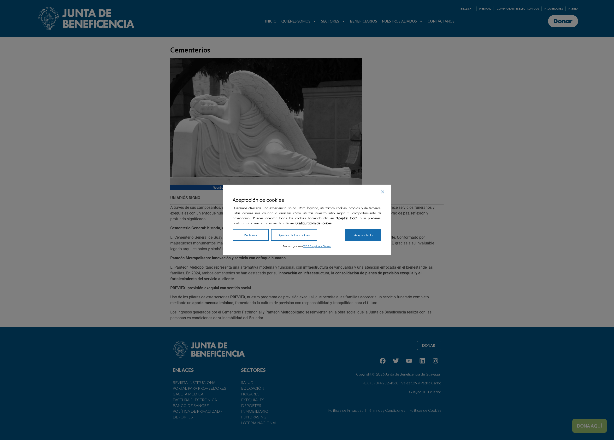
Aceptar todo (363, 235)
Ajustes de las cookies (294, 235)
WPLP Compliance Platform (317, 246)
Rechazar (250, 235)
